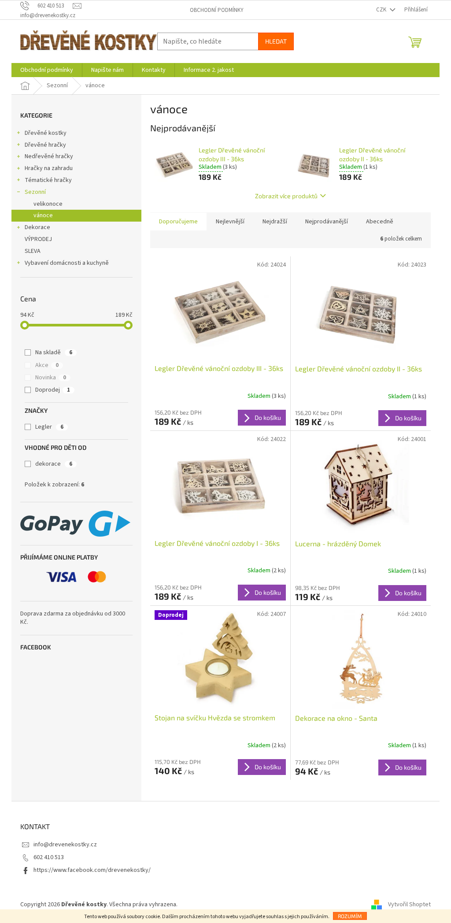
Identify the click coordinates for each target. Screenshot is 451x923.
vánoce (43, 215)
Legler (49, 427)
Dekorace (37, 227)
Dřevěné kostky (46, 133)
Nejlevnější (230, 221)
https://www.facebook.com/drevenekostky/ (92, 870)
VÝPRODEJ (38, 239)
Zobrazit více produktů (286, 196)
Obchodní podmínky (217, 10)
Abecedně (379, 221)
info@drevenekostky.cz (65, 844)
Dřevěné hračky (45, 145)
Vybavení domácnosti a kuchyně (67, 263)
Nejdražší (274, 221)
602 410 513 (48, 857)
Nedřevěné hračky (49, 156)
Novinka (50, 377)
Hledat (276, 41)
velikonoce (48, 204)
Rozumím (350, 916)
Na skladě (53, 352)
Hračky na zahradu (49, 168)
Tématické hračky (48, 180)
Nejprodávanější (326, 221)
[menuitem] (46, 70)
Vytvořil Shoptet (409, 904)
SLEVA (33, 251)
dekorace (53, 464)
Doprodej (52, 390)
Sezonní (35, 192)
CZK (382, 10)
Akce (47, 365)
